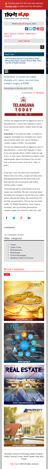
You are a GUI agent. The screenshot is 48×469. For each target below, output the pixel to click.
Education (8, 454)
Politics (6, 457)
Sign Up (27, 41)
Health (32, 457)
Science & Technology (21, 454)
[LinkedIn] (29, 217)
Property (39, 454)
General (14, 457)
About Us (13, 33)
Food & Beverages (18, 255)
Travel (13, 245)
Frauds (24, 459)
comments (27, 93)
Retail (33, 454)
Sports (26, 457)
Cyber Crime (15, 247)
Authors (21, 33)
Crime (20, 457)
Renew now (11, 6)
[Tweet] (14, 217)
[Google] (22, 217)
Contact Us (8, 36)
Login (20, 41)
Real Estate (15, 253)
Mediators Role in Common (21, 258)
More (7, 274)
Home (6, 33)
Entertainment (16, 250)
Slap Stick (39, 457)
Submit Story (30, 33)
